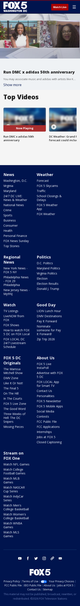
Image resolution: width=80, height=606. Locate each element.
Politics (44, 257)
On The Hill (11, 393)
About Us (45, 357)
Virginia (8, 186)
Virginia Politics (47, 273)
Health (7, 231)
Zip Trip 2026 (46, 339)
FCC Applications (48, 427)
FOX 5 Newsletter (49, 401)
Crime (7, 210)
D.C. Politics (45, 263)
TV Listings (10, 311)
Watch (9, 304)
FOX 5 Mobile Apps (50, 406)
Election (42, 278)
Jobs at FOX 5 (46, 437)
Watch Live (60, 7)
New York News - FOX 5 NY (15, 270)
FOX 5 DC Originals (12, 360)
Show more (12, 84)
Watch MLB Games (11, 480)
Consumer (10, 225)
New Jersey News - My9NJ (16, 292)
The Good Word (14, 409)
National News (13, 205)
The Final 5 (11, 388)
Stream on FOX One (13, 455)
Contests (43, 416)
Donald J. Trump (48, 289)
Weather (45, 174)
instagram (44, 558)
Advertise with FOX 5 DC (50, 375)
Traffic (41, 191)
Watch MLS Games (11, 534)
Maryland (9, 191)
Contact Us (44, 391)
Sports (7, 215)
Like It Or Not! (13, 383)
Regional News (11, 259)
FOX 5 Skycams (47, 186)
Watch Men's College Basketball (16, 507)
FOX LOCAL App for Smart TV (48, 384)
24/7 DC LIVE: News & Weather (15, 198)
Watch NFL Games (16, 464)
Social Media (45, 411)
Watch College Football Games (14, 471)
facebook (28, 558)
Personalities (45, 396)
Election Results (47, 284)
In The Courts (12, 398)
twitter (36, 558)
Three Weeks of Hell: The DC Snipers (14, 418)
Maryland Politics (48, 268)
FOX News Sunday (16, 241)
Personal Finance (15, 236)
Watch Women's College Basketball (16, 516)
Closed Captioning (49, 442)
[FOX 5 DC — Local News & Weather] (15, 7)
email (60, 558)
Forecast (43, 181)
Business (9, 220)
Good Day (46, 304)
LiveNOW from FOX (13, 318)
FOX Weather (46, 214)
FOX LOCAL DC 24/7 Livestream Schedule (14, 343)
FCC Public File (47, 422)
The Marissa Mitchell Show (13, 371)
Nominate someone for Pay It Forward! (49, 330)
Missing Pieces (13, 427)
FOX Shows (11, 325)
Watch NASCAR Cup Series (14, 489)
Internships (44, 432)
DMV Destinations (49, 316)
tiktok (52, 558)
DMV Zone (10, 378)
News (8, 174)
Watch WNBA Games (12, 525)
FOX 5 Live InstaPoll (44, 366)
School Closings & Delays (49, 198)
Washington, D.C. (15, 181)
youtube (19, 558)
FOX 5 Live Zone (14, 404)
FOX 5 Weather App (47, 207)
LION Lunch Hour (49, 311)
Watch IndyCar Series (13, 498)
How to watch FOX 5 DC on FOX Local (16, 332)
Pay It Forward (47, 321)
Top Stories (11, 246)
